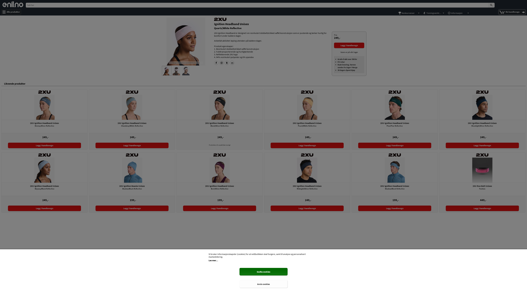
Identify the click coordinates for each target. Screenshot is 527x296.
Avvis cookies (263, 284)
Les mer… (213, 260)
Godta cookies (263, 271)
